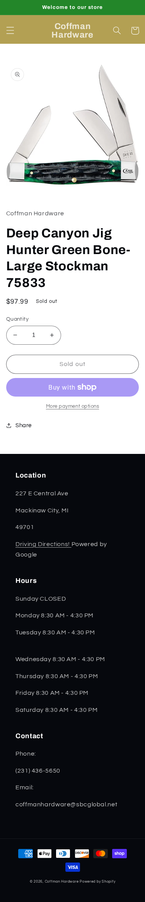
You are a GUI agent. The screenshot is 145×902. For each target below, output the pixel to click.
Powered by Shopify (97, 881)
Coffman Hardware (62, 881)
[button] (10, 31)
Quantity (17, 319)
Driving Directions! (43, 544)
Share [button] (23, 425)
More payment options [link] (72, 406)
